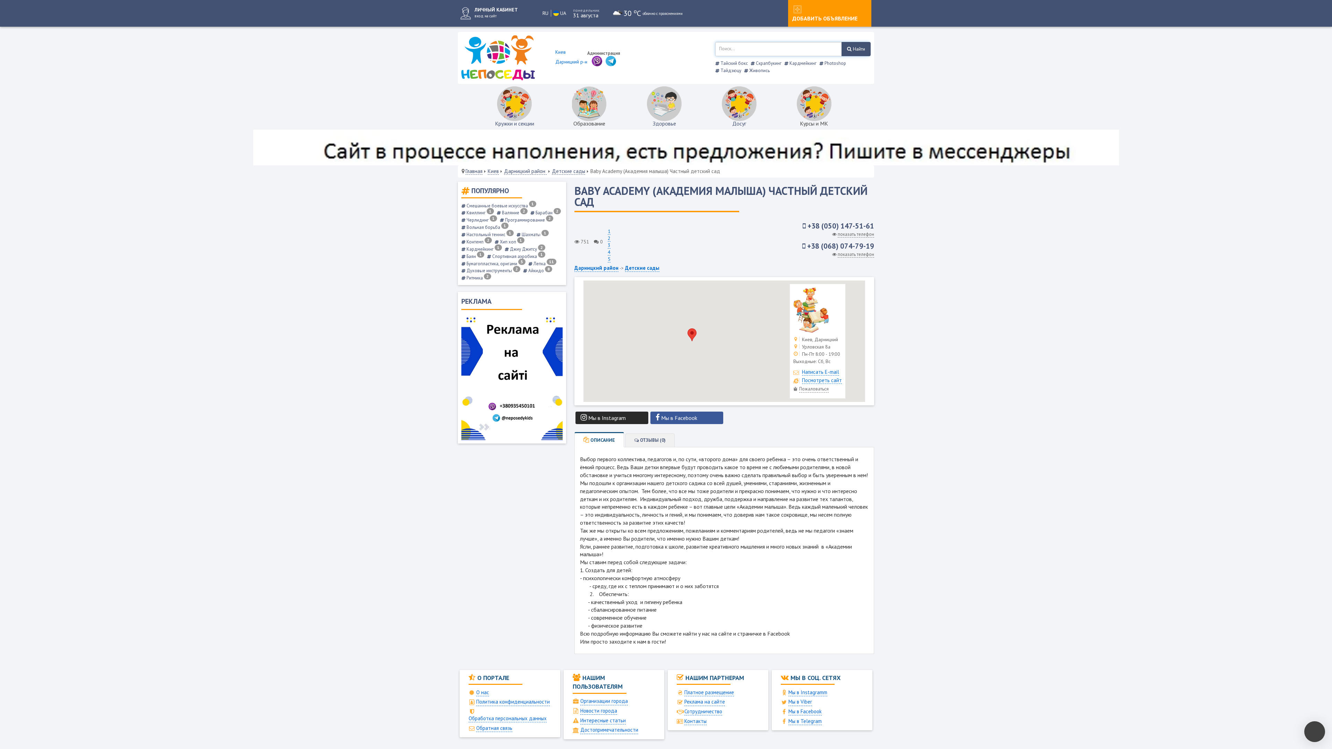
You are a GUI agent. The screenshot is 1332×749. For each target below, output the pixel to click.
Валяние (513, 213)
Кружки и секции (514, 123)
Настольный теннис (488, 235)
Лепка (543, 264)
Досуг (739, 123)
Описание (602, 440)
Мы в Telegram (805, 721)
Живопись (759, 71)
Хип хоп (510, 242)
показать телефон (856, 234)
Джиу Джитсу (526, 249)
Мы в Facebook (805, 711)
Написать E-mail (820, 372)
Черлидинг (480, 220)
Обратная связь (494, 728)
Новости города (598, 710)
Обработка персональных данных (508, 718)
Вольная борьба (486, 227)
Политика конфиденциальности (513, 701)
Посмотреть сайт (822, 380)
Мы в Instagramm (807, 692)
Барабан (546, 213)
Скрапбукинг (768, 63)
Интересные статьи (603, 720)
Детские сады (568, 171)
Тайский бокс (733, 63)
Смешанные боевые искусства (500, 206)
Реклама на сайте (704, 701)
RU (545, 13)
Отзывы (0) (652, 440)
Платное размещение (709, 692)
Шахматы (533, 235)
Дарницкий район (525, 171)
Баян (474, 256)
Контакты (695, 721)
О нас (482, 692)
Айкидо (538, 271)
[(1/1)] (817, 310)
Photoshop (834, 63)
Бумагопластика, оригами (494, 264)
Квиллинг (479, 213)
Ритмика (477, 278)
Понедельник (586, 10)
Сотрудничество (703, 711)
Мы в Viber (800, 701)
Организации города (604, 701)
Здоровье (664, 123)
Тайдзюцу (730, 71)
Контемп (477, 242)
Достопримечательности (609, 729)
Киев (493, 171)
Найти (858, 49)
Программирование (527, 220)
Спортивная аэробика (517, 256)
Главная (474, 171)
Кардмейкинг (802, 63)
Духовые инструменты (492, 271)
